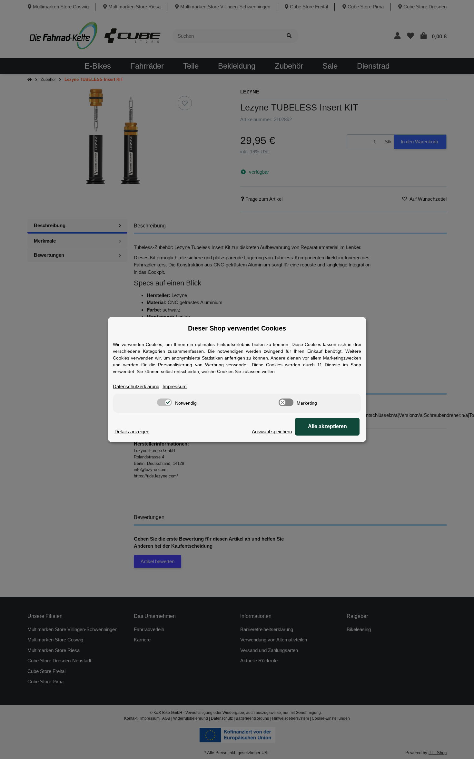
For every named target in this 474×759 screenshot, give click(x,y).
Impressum (175, 386)
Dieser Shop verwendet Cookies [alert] (237, 328)
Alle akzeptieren (327, 426)
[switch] (164, 402)
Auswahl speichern (272, 431)
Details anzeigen (131, 431)
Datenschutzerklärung (136, 386)
